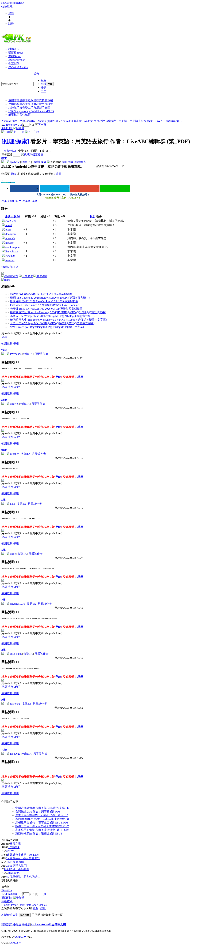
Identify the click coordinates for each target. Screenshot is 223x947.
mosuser (9, 260)
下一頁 (42, 124)
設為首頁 (7, 3)
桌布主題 (25, 104)
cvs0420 (10, 255)
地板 (4, 449)
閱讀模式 (80, 161)
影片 (18, 201)
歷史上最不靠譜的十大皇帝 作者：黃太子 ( (41, 815)
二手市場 (33, 107)
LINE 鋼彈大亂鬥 (16, 865)
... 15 (19, 124)
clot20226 (10, 220)
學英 (4, 201)
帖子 (43, 87)
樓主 (4, 158)
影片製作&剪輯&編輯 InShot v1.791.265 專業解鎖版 (41, 294)
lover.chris (15, 353)
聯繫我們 (7, 924)
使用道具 (7, 343)
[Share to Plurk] (5, 279)
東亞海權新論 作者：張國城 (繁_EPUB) (39, 833)
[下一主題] (32, 131)
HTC (11, 111)
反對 (17, 386)
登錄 (11, 13)
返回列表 (7, 128)
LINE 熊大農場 (15, 861)
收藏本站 (18, 3)
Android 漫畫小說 (71, 120)
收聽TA (25, 161)
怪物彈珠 (14, 847)
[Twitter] (55, 188)
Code (35, 904)
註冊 (11, 23)
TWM (33, 111)
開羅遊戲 (14, 872)
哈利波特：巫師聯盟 (16, 869)
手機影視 (14, 104)
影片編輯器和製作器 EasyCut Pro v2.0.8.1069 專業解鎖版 (44, 301)
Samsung (25, 111)
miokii (8, 225)
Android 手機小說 (94, 120)
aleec (13, 553)
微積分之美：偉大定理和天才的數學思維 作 (42, 826)
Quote (27, 904)
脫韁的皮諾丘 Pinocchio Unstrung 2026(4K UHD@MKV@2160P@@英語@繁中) (58, 312)
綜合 (36, 73)
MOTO (49, 111)
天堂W (10, 850)
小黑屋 (17, 924)
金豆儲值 (14, 63)
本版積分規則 (9, 914)
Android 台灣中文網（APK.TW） (63, 197)
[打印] (5, 131)
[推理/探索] (15, 141)
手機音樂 (22, 107)
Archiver (36, 924)
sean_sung (16, 653)
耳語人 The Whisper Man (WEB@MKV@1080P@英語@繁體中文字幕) (52, 323)
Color (7, 904)
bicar (8, 229)
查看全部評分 (9, 266)
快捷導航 (7, 6)
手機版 (26, 924)
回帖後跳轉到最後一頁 (49, 914)
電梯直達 (7, 154)
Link (21, 904)
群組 (14, 56)
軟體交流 (36, 100)
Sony (17, 111)
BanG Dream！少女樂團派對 (23, 858)
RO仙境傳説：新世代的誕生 (23, 876)
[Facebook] (24, 188)
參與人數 (12, 216)
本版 (43, 83)
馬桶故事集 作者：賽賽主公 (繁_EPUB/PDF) (42, 822)
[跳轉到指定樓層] (32, 154)
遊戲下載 (25, 100)
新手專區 (44, 107)
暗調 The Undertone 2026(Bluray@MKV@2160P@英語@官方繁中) (50, 297)
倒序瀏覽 (67, 161)
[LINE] (115, 188)
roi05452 (15, 703)
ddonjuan (10, 234)
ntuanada (10, 238)
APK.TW (21, 936)
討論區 (15, 48)
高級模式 (7, 901)
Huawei (41, 111)
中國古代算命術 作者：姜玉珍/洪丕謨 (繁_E (42, 807)
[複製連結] (9, 150)
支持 (11, 386)
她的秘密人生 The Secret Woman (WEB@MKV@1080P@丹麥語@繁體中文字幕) (58, 319)
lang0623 (15, 753)
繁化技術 (25, 114)
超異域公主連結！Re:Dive (23, 854)
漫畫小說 (36, 104)
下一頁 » (6, 890)
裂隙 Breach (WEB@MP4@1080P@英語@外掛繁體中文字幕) (47, 326)
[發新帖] (18, 128)
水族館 (12, 107)
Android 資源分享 (47, 120)
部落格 (15, 52)
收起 (92, 216)
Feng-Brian (11, 251)
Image (14, 904)
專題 (16, 59)
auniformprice (13, 247)
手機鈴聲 (47, 104)
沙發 (4, 350)
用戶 (43, 91)
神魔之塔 (15, 843)
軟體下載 (47, 100)
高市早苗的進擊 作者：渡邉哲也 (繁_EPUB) (42, 829)
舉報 (16, 343)
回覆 (4, 337)
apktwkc (15, 161)
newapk (9, 242)
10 (15, 124)
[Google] (85, 188)
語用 (11, 201)
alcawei (14, 403)
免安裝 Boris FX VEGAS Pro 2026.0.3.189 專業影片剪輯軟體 (46, 308)
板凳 (4, 399)
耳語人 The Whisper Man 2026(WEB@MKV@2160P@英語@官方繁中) (52, 316)
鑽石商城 (18, 67)
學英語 (26, 201)
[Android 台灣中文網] (17, 42)
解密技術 (14, 114)
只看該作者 (39, 161)
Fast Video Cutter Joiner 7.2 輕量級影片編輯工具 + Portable (44, 305)
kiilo (12, 503)
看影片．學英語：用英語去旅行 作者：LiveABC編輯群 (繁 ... (144, 120)
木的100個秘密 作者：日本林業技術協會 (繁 (42, 818)
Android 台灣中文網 (13, 120)
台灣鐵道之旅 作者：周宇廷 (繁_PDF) (38, 811)
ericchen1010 (17, 603)
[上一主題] (17, 131)
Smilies (43, 904)
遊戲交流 (14, 100)
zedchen (14, 453)
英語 (35, 201)
